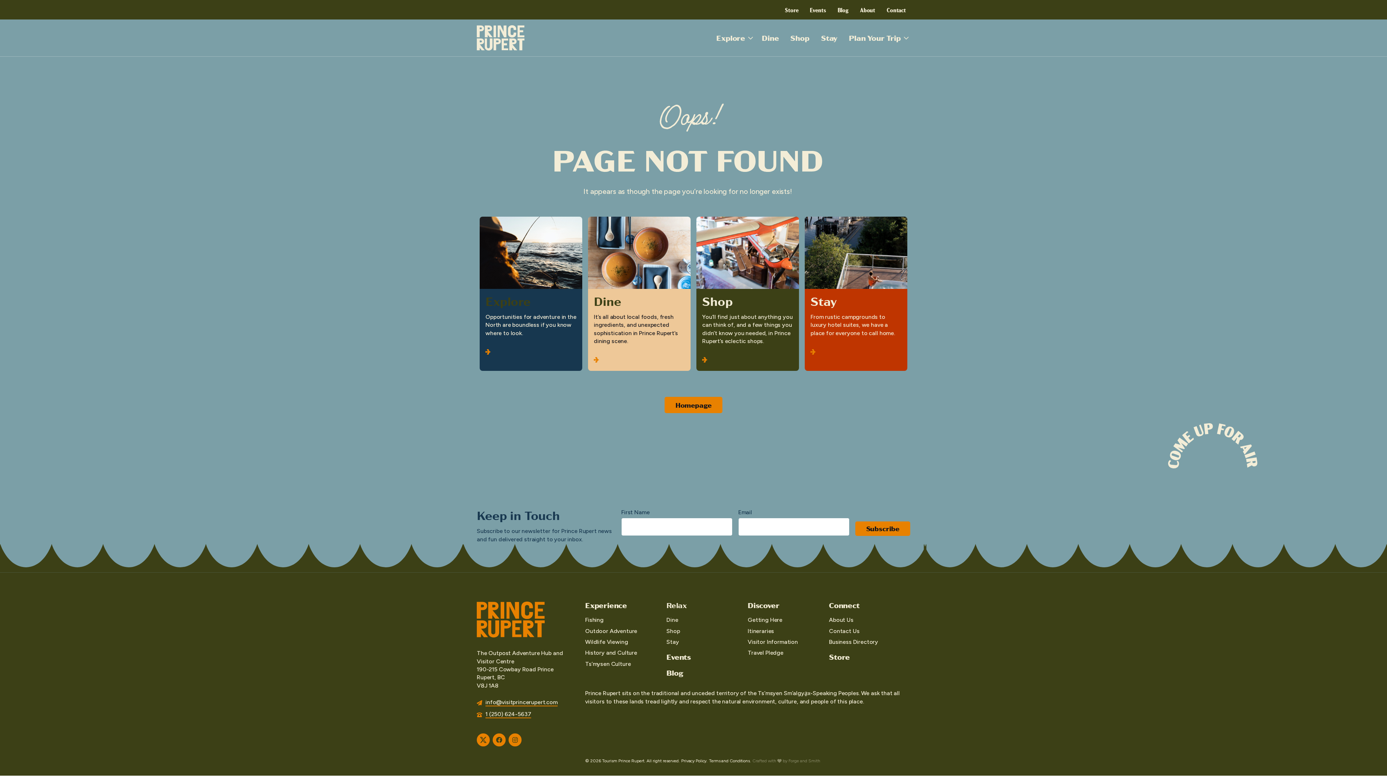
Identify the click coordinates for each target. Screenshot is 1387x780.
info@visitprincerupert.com (521, 702)
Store (791, 10)
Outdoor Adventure (611, 631)
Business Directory (853, 641)
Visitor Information (773, 641)
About (867, 10)
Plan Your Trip (875, 38)
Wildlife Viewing (606, 641)
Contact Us (844, 631)
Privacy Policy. (694, 760)
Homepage (693, 405)
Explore (730, 38)
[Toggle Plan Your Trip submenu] (906, 38)
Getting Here (765, 619)
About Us (841, 619)
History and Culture (611, 652)
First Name (635, 512)
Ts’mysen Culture (608, 663)
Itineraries (761, 631)
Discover (763, 605)
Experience (606, 605)
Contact (896, 10)
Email (745, 512)
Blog (843, 10)
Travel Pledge (765, 652)
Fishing (594, 619)
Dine (770, 38)
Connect (844, 605)
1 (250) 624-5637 (508, 714)
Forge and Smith (804, 760)
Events (818, 10)
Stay (829, 38)
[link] (531, 294)
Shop (799, 38)
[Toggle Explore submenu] (751, 38)
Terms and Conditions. (730, 760)
